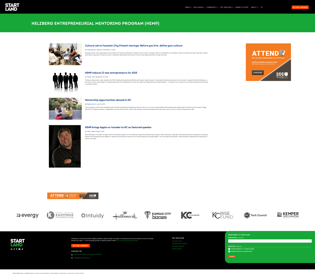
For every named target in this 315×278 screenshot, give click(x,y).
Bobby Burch (91, 104)
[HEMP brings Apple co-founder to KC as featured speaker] (65, 146)
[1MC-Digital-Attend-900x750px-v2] (268, 44)
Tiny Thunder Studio (44, 273)
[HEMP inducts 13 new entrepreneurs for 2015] (65, 81)
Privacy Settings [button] (54, 273)
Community (212, 7)
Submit (232, 256)
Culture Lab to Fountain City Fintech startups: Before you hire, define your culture (133, 46)
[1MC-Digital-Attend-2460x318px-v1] (72, 195)
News (187, 7)
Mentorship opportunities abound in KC (108, 100)
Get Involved (226, 7)
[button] (191, 7)
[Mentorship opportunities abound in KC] (65, 108)
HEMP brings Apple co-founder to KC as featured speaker (118, 127)
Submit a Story (242, 7)
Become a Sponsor (178, 246)
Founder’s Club (177, 241)
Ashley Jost (90, 77)
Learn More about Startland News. (127, 240)
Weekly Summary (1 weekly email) (241, 251)
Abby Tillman (91, 131)
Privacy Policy (62, 273)
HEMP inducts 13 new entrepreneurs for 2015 (111, 73)
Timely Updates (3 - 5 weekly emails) (242, 249)
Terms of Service (80, 273)
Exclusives (198, 7)
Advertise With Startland (179, 243)
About (254, 7)
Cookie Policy (71, 273)
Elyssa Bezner (91, 50)
